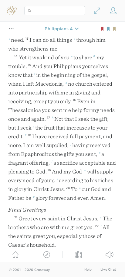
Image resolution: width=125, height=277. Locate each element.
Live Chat (108, 270)
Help (88, 270)
